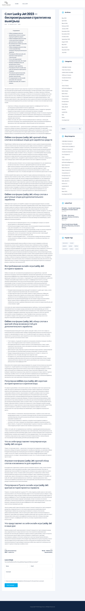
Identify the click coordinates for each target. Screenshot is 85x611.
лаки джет (37, 451)
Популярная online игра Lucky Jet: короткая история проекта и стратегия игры (17, 55)
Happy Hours (42, 606)
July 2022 (64, 52)
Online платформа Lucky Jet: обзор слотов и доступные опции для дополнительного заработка (17, 40)
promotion (65, 248)
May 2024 (64, 18)
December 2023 (65, 31)
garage (70, 246)
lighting (76, 246)
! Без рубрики (65, 80)
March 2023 (65, 47)
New (63, 114)
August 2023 (65, 42)
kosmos (64, 109)
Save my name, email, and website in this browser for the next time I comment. (25, 581)
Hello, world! (65, 106)
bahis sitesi (64, 93)
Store (77, 248)
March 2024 (64, 23)
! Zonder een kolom (66, 77)
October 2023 (65, 36)
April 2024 (64, 20)
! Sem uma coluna (66, 69)
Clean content (65, 96)
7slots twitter (65, 85)
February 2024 (65, 26)
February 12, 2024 (13, 24)
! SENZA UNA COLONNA (67, 72)
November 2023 (66, 34)
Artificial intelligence (67, 88)
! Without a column (66, 75)
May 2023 (64, 44)
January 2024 (65, 28)
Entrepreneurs (65, 101)
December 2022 (65, 49)
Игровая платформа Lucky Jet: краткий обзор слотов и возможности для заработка (16, 64)
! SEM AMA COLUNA (66, 67)
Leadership (64, 112)
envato (71, 243)
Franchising (64, 104)
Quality (71, 248)
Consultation (65, 99)
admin (19, 24)
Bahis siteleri (65, 91)
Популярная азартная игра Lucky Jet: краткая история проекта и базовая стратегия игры (17, 74)
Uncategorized (65, 120)
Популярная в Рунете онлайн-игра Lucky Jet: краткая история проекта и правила (17, 69)
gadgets (64, 246)
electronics (65, 243)
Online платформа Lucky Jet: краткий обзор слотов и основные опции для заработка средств (17, 35)
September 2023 (66, 39)
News (6, 24)
